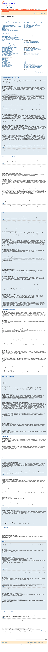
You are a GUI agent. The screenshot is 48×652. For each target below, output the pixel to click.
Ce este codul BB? (5, 58)
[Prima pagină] (8, 3)
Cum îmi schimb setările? (6, 33)
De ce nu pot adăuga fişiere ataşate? (7, 50)
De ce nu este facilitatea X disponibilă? (30, 71)
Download (4, 545)
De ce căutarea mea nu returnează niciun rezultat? (32, 42)
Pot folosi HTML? (4, 59)
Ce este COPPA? (4, 28)
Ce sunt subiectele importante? (6, 64)
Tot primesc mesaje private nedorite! (29, 31)
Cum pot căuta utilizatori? (28, 44)
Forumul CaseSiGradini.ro (9, 8)
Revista (15, 9)
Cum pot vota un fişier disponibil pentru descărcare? (32, 67)
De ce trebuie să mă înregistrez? (7, 20)
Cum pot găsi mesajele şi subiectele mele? (30, 45)
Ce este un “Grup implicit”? (28, 26)
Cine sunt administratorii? (28, 19)
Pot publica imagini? (5, 61)
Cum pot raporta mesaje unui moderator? (8, 52)
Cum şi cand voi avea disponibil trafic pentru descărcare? (33, 65)
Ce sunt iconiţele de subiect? (6, 66)
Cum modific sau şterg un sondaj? (7, 48)
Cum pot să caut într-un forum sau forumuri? (31, 41)
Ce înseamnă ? (26, 59)
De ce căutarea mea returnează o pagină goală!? (31, 43)
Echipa (28, 642)
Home (4, 9)
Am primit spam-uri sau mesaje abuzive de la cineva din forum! (33, 32)
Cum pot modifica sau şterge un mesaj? (8, 44)
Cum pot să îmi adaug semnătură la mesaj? (8, 45)
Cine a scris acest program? (28, 70)
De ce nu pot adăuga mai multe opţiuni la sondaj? (9, 47)
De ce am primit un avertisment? (7, 51)
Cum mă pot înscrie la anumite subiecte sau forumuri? (32, 49)
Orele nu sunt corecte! (5, 34)
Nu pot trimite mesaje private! (28, 30)
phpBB (22, 644)
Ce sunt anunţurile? (5, 63)
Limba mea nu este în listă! (6, 36)
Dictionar (33, 9)
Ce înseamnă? (26, 61)
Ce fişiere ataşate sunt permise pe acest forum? (31, 53)
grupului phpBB (33, 615)
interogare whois (40, 630)
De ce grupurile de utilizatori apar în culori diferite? (32, 25)
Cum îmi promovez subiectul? (6, 55)
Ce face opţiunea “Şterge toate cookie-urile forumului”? (10, 30)
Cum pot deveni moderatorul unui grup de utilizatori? (32, 24)
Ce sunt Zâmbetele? (5, 60)
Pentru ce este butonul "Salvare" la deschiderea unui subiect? (11, 53)
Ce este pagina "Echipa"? (28, 27)
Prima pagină (5, 642)
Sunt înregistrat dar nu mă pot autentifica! (8, 25)
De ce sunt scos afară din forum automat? (8, 21)
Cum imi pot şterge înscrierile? (29, 50)
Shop (4, 10)
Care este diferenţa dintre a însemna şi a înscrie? (31, 48)
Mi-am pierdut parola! (5, 24)
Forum (7, 10)
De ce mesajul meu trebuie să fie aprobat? (8, 54)
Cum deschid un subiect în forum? (7, 43)
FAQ (35, 13)
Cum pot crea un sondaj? (6, 46)
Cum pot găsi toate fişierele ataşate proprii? (31, 54)
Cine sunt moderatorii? (27, 20)
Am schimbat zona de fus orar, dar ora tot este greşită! (10, 35)
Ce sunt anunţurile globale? (6, 62)
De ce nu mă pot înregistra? (6, 29)
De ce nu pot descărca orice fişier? (29, 64)
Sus (3, 83)
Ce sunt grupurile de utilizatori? (29, 21)
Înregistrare (39, 13)
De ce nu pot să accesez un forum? (7, 49)
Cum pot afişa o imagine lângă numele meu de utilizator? (10, 37)
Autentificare (44, 13)
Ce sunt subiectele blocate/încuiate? (7, 65)
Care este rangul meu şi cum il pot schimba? (8, 38)
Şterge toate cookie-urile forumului (35, 642)
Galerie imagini (21, 9)
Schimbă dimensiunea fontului (45, 11)
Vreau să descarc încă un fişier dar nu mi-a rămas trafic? (33, 66)
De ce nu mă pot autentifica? (6, 19)
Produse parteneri (9, 9)
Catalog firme (27, 9)
